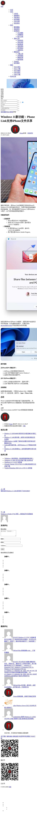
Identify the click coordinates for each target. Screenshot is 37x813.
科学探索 (17, 19)
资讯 (11, 12)
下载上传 (20, 54)
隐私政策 (16, 736)
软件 (11, 25)
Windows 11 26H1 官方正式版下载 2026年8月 (19, 460)
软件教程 (17, 63)
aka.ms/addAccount (6, 325)
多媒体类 (17, 29)
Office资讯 (17, 72)
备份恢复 (20, 44)
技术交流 (13, 76)
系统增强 (20, 46)
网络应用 (20, 57)
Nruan (21, 133)
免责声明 (22, 736)
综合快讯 (17, 23)
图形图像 (17, 27)
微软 (11, 65)
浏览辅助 (20, 55)
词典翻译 (20, 34)
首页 (11, 10)
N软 (28, 133)
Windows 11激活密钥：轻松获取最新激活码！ (19, 458)
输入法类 (20, 36)
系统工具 (17, 38)
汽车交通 (17, 21)
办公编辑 (20, 33)
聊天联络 (20, 59)
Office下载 (17, 74)
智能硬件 (17, 15)
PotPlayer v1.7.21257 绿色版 (13, 462)
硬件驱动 (20, 48)
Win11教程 (17, 70)
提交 (2, 549)
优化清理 (20, 42)
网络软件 (17, 52)
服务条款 (10, 736)
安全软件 (20, 40)
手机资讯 (17, 17)
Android (16, 61)
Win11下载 (17, 69)
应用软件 (17, 31)
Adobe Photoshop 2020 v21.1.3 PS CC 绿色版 (18, 468)
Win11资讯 (17, 67)
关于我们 (3, 736)
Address (3, 545)
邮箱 (2, 542)
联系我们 (28, 736)
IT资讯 (16, 13)
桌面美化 (20, 50)
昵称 (2, 539)
